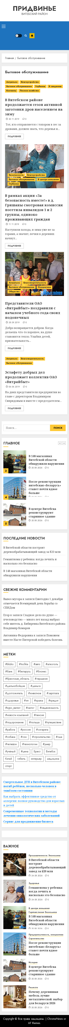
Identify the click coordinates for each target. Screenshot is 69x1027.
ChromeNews (55, 1019)
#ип (26, 700)
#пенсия (39, 715)
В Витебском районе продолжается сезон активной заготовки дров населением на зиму (33, 107)
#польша (34, 722)
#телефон (11, 744)
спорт (8, 766)
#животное (34, 693)
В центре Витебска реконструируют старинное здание (42, 512)
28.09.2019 (14, 322)
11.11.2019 (14, 224)
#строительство (41, 737)
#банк (8, 671)
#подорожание (14, 722)
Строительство (36, 938)
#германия (41, 679)
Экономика (54, 855)
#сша (59, 737)
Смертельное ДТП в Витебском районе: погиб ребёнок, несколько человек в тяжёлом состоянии (32, 786)
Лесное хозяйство (29, 90)
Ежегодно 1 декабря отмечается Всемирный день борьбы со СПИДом (33, 603)
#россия (25, 730)
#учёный (10, 751)
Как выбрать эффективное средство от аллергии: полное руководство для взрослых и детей (33, 801)
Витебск (50, 751)
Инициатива (44, 287)
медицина (53, 759)
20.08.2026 (37, 468)
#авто (36, 664)
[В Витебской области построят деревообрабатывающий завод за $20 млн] (14, 864)
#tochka (23, 664)
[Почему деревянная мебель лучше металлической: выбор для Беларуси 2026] (14, 996)
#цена (24, 751)
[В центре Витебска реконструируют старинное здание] (14, 514)
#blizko (9, 664)
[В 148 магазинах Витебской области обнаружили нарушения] (14, 461)
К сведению (55, 86)
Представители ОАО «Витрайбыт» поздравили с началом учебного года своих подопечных (32, 310)
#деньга (35, 686)
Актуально (11, 82)
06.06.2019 (14, 387)
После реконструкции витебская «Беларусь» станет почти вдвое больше (45, 487)
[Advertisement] (50, 35)
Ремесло (33, 987)
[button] (4, 26)
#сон (24, 737)
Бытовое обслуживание (19, 86)
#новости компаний (16, 715)
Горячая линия (36, 912)
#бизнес (41, 671)
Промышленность (38, 855)
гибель (21, 759)
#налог (30, 708)
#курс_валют (12, 708)
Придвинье (34, 8)
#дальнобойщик (15, 686)
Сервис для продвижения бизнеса (28, 821)
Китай (8, 759)
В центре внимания (48, 179)
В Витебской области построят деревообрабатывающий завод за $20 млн (47, 865)
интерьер (36, 759)
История (33, 962)
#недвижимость (49, 708)
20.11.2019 (14, 119)
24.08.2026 (37, 875)
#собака (10, 737)
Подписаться (31, 35)
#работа (10, 730)
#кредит (53, 700)
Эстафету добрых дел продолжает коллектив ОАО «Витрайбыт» (31, 377)
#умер (46, 744)
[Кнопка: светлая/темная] (18, 35)
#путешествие (53, 722)
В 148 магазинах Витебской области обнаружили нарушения (46, 460)
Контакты (11, 90)
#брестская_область (17, 679)
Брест (37, 751)
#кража (38, 700)
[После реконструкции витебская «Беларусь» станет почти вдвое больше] (14, 488)
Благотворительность (34, 282)
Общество (14, 291)
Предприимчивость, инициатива (46, 934)
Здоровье (34, 883)
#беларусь (24, 671)
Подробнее (14, 136)
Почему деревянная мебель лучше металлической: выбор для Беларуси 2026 (45, 997)
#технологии (29, 744)
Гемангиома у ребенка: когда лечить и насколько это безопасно (30, 561)
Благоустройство (30, 82)
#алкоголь (52, 664)
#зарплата (53, 693)
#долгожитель (14, 693)
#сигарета (42, 730)
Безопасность (16, 175)
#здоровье (12, 700)
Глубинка (40, 86)
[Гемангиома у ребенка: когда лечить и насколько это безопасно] (14, 891)
